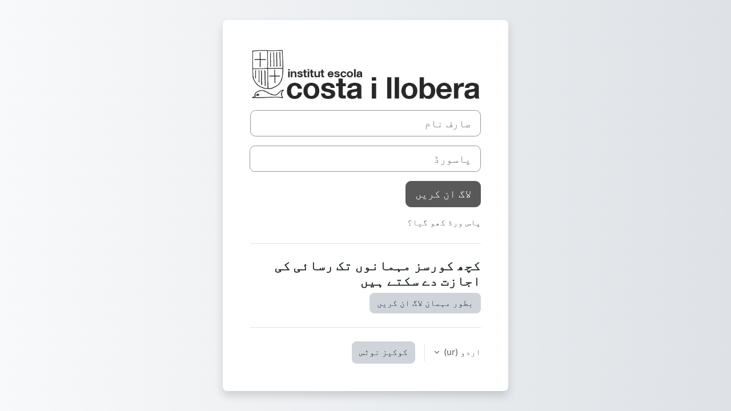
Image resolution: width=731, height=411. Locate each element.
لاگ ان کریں (443, 193)
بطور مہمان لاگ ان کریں (425, 302)
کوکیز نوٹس (383, 351)
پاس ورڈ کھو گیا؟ (444, 222)
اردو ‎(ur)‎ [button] (461, 351)
